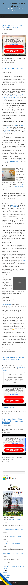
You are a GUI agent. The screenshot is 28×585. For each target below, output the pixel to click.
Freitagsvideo (9, 58)
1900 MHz (4, 152)
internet (14, 58)
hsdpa (7, 348)
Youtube (13, 60)
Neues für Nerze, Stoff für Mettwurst (14, 5)
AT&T (23, 128)
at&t (5, 348)
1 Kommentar (7, 461)
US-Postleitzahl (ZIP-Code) (12, 206)
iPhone (15, 348)
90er (5, 58)
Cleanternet (4, 370)
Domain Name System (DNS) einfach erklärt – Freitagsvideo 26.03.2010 (12, 421)
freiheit (9, 411)
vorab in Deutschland (16, 192)
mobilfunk (21, 348)
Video (9, 60)
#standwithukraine (4, 580)
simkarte (4, 349)
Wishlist (5, 568)
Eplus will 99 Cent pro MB (13, 97)
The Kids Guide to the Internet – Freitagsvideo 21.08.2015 (13, 26)
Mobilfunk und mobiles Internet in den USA (13, 69)
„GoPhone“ (22, 184)
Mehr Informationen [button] (14, 44)
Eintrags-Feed (5, 573)
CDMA (6, 127)
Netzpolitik (11, 407)
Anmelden (5, 572)
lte (17, 348)
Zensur (24, 411)
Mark (4, 529)
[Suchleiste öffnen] (26, 16)
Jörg (4, 553)
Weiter (8, 467)
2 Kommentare (7, 413)
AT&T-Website (14, 205)
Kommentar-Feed (6, 575)
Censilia (5, 411)
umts (12, 349)
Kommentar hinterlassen (9, 62)
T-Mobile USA (7, 130)
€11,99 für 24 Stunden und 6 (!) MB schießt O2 (14, 99)
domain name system (10, 457)
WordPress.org (6, 577)
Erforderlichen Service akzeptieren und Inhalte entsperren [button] (14, 51)
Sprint (22, 125)
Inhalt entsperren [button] (14, 46)
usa (14, 349)
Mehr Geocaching (7, 481)
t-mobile (8, 349)
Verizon (15, 125)
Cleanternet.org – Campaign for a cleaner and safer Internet (13, 358)
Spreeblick (6, 407)
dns (4, 457)
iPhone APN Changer (6, 304)
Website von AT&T (12, 255)
